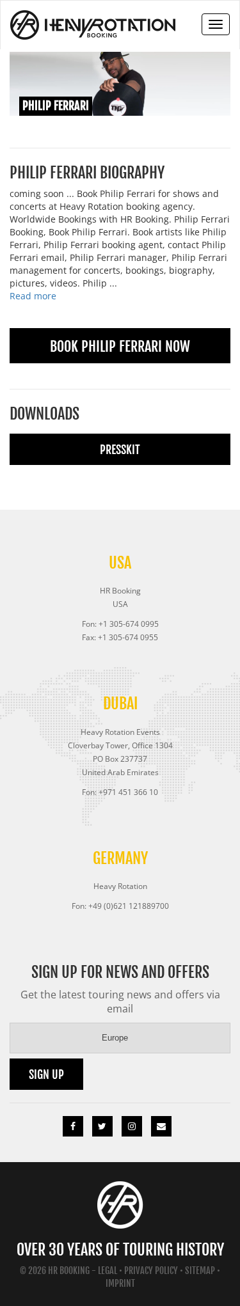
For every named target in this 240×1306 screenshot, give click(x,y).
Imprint (120, 1283)
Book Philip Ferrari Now (120, 346)
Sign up (46, 1074)
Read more (33, 296)
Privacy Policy (151, 1270)
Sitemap (200, 1270)
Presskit (120, 450)
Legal (107, 1270)
